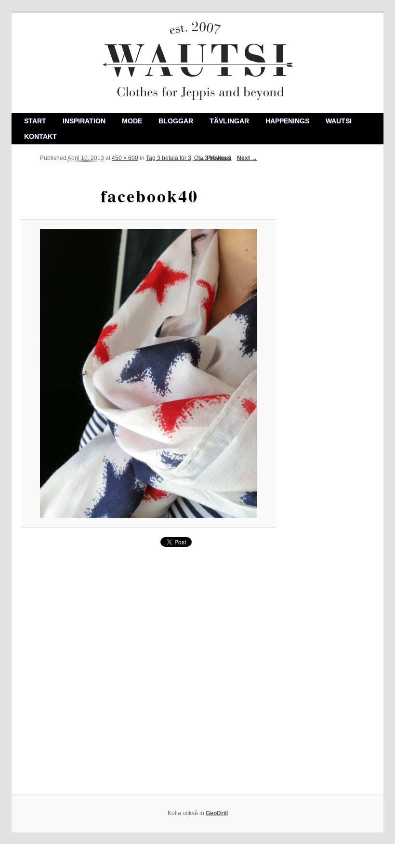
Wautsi (339, 121)
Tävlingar (229, 121)
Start (35, 121)
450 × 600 (125, 158)
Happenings (287, 121)
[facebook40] (148, 373)
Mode (132, 121)
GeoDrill (217, 813)
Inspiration (84, 121)
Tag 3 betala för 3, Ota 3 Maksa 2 (189, 158)
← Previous (215, 158)
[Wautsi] (198, 62)
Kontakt (40, 136)
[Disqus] (148, 670)
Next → (247, 158)
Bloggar (175, 121)
